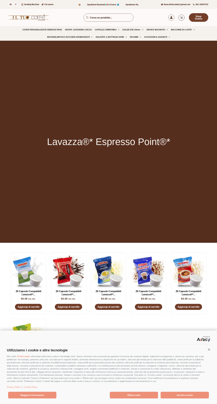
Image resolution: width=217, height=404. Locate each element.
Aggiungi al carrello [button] (28, 306)
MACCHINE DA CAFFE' (181, 30)
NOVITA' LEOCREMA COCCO (78, 30)
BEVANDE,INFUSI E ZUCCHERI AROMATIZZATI (68, 37)
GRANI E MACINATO (155, 30)
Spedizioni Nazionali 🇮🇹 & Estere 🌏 (97, 4)
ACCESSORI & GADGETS (155, 37)
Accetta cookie (185, 395)
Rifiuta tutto (133, 395)
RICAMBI (134, 37)
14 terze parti (23, 356)
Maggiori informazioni (32, 395)
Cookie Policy (30, 387)
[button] (209, 349)
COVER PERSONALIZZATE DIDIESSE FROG (42, 30)
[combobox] (108, 18)
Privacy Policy (14, 387)
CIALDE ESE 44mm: (131, 30)
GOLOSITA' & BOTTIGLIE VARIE (110, 37)
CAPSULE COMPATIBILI (105, 30)
